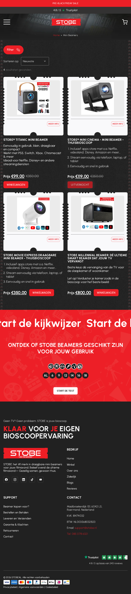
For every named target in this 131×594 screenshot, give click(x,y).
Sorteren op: (11, 61)
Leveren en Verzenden (17, 518)
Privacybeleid (10, 587)
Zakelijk (71, 476)
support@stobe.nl (86, 527)
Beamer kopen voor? (16, 506)
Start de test (65, 391)
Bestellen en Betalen (15, 512)
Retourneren (11, 530)
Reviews (72, 488)
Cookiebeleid (52, 587)
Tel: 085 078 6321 (77, 533)
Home (56, 35)
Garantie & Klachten (15, 524)
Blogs (70, 482)
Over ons (72, 470)
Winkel (71, 464)
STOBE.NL (16, 577)
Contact (8, 536)
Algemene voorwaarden (31, 587)
